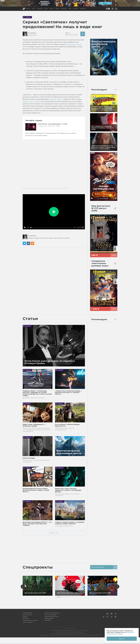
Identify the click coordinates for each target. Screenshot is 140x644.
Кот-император (32, 32)
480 (82, 224)
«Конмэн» (37, 101)
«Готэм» (59, 99)
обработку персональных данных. (120, 633)
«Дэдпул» (53, 99)
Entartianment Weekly (74, 44)
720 (82, 221)
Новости (28, 17)
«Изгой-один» (28, 101)
